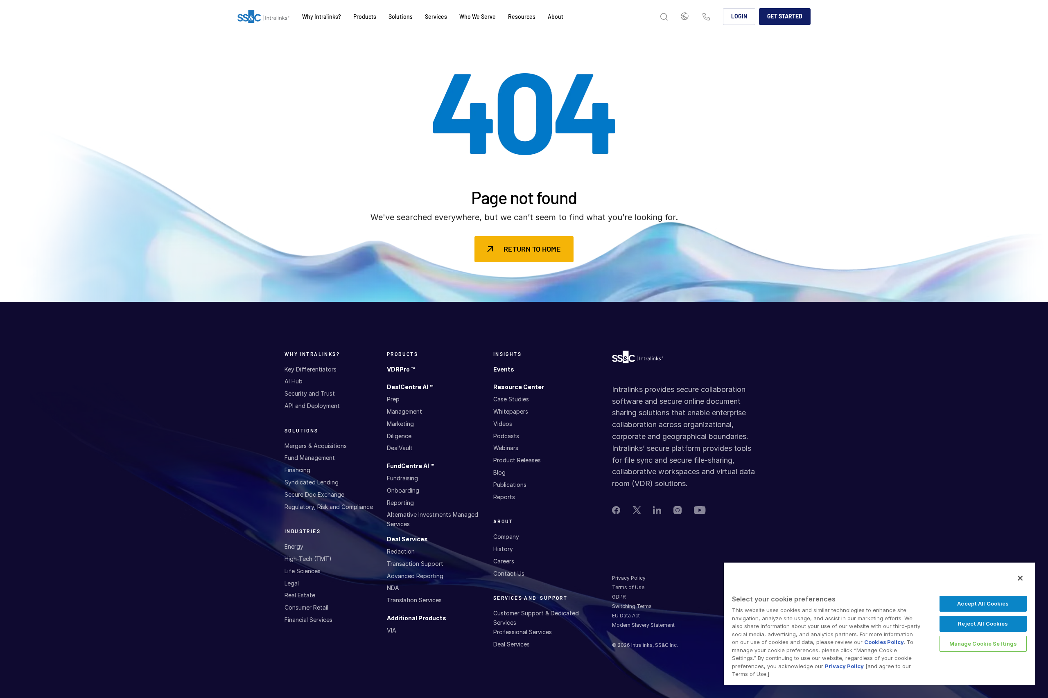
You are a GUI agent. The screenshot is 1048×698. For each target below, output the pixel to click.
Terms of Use (628, 587)
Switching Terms (632, 606)
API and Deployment (312, 405)
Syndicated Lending (312, 482)
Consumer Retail (306, 607)
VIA (391, 630)
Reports (504, 496)
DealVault (400, 447)
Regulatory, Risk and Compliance (329, 506)
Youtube (700, 510)
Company (506, 536)
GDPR (619, 597)
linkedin (657, 510)
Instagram (677, 510)
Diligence (399, 435)
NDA (393, 587)
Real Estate (300, 595)
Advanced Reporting (415, 575)
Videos (502, 423)
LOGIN (739, 16)
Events (503, 369)
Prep (393, 399)
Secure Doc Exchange (314, 494)
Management (404, 411)
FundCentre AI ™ (410, 465)
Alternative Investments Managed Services (432, 519)
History (503, 548)
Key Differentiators (311, 369)
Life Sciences (303, 570)
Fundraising (402, 478)
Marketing (400, 423)
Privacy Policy (629, 578)
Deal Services (407, 539)
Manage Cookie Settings (983, 643)
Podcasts (506, 435)
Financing (297, 469)
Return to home (532, 248)
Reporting (400, 502)
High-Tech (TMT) (308, 558)
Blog (499, 472)
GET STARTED (784, 16)
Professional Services (522, 631)
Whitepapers (510, 411)
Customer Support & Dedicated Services (536, 618)
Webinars (505, 447)
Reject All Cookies (983, 623)
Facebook (616, 510)
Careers (503, 561)
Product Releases (517, 460)
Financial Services (308, 619)
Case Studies (511, 399)
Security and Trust (310, 393)
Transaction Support (415, 563)
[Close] (1020, 578)
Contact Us (706, 17)
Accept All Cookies (983, 603)
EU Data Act (626, 615)
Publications (509, 484)
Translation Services (414, 600)
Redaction (401, 551)
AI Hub (294, 381)
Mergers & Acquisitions (316, 445)
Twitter (636, 510)
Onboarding (403, 490)
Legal (292, 583)
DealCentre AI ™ (410, 386)
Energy (294, 546)
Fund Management (310, 457)
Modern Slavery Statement (643, 625)
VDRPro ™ (401, 369)
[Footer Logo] (637, 359)
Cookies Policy (884, 642)
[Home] (263, 16)
